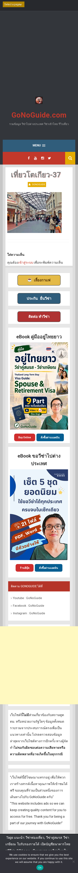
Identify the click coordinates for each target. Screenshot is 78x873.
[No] (73, 861)
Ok (40, 867)
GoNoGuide (38, 184)
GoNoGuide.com (39, 115)
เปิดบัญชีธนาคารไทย (55, 844)
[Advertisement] (39, 54)
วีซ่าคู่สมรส (54, 837)
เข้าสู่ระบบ (25, 262)
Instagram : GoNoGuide (29, 613)
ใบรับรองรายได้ (28, 844)
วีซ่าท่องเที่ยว (35, 837)
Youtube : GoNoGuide (27, 598)
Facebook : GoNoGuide (28, 605)
